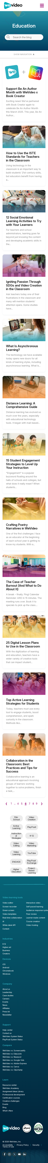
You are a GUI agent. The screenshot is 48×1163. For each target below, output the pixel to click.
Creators (6, 954)
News (5, 1005)
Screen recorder (10, 907)
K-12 (32, 836)
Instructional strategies (16, 835)
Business (6, 950)
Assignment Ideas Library (13, 1091)
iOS (4, 964)
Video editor (8, 903)
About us (6, 989)
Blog (4, 1107)
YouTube (32, 853)
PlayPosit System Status (13, 1040)
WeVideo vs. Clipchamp (13, 1070)
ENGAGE (16, 862)
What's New (8, 1111)
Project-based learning (32, 870)
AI (3, 921)
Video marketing (31, 844)
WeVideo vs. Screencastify (14, 1051)
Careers (6, 999)
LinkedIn (24, 1154)
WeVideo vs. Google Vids (13, 1060)
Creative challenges (11, 1101)
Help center (8, 1030)
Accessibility (8, 1145)
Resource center (10, 1085)
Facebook (4, 1154)
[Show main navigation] (42, 5)
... (14, 803)
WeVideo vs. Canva (11, 1067)
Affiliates (6, 1008)
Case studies (8, 996)
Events (5, 1002)
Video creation (32, 818)
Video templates (9, 914)
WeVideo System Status (13, 1036)
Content (6, 929)
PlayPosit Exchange (31, 862)
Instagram (9, 1154)
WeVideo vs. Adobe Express (15, 1063)
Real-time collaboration (12, 918)
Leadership (7, 992)
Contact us (7, 1033)
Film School (16, 818)
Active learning (16, 827)
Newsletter (7, 1015)
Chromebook (8, 971)
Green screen (8, 910)
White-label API (9, 925)
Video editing (16, 844)
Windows (6, 974)
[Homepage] (13, 5)
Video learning (16, 853)
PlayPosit (31, 827)
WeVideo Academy (11, 1088)
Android (6, 968)
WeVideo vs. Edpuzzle (12, 1054)
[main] (24, 439)
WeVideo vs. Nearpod (12, 1057)
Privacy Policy (23, 1145)
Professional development (14, 1095)
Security (36, 1145)
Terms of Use (8, 1147)
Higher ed (7, 947)
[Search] (8, 37)
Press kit (6, 1012)
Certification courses (11, 1098)
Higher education (16, 870)
